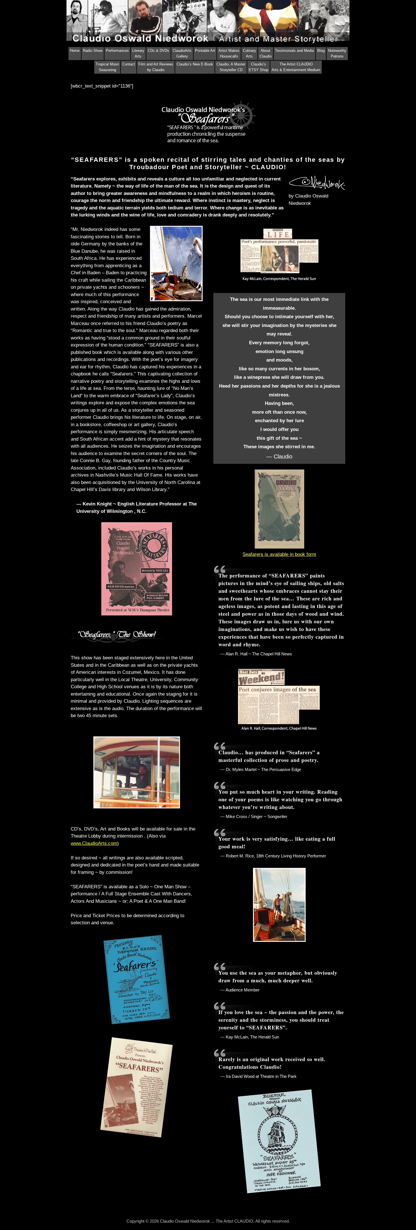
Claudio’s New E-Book (195, 64)
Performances (117, 50)
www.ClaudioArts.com (94, 843)
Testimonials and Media (294, 50)
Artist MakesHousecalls (228, 53)
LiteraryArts (138, 53)
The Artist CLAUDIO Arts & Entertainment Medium (296, 67)
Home (75, 50)
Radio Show (92, 50)
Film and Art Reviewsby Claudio (155, 67)
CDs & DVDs (158, 50)
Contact (128, 64)
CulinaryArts (249, 53)
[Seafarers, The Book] (279, 547)
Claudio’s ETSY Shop (258, 67)
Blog (321, 50)
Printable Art (205, 50)
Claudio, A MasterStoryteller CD (230, 67)
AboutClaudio (266, 53)
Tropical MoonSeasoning (107, 67)
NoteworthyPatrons (337, 53)
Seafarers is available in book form (279, 554)
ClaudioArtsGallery (182, 53)
